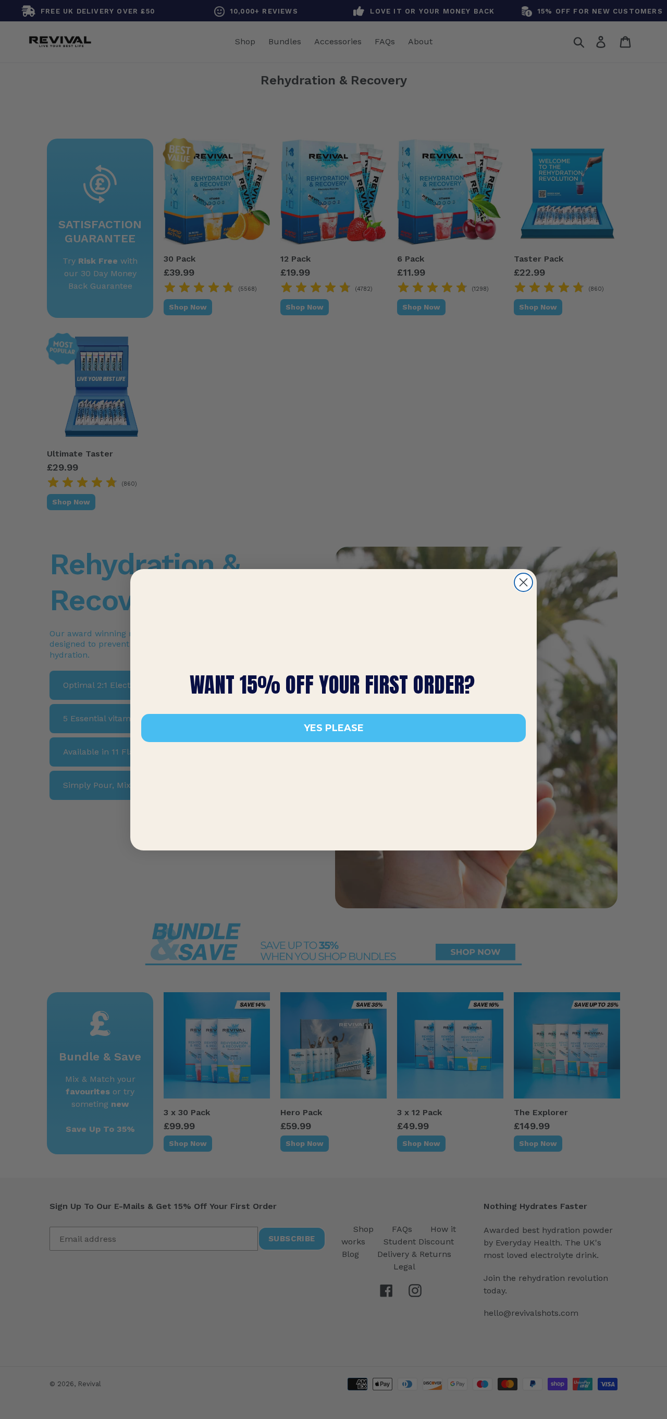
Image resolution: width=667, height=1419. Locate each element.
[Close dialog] (523, 582)
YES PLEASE (334, 728)
